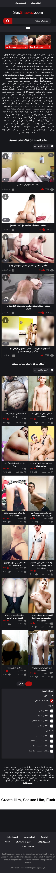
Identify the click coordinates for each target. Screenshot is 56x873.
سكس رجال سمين (45, 84)
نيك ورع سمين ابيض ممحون (25, 72)
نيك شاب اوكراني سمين (42, 61)
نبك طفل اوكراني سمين (31, 101)
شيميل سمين (39, 98)
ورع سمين (48, 101)
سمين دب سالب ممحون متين (17, 61)
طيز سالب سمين (9, 58)
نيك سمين (6, 84)
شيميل (49, 731)
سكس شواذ (43, 716)
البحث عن (48, 696)
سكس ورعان (43, 726)
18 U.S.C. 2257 (28, 847)
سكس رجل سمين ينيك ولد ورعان (37, 58)
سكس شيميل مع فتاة (39, 751)
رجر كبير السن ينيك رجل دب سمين (28, 95)
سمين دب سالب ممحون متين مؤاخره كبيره (34, 112)
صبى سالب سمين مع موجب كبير (27, 66)
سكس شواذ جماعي (40, 721)
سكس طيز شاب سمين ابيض (18, 109)
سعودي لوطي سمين (42, 81)
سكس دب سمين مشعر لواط (37, 92)
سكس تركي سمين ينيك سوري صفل (35, 63)
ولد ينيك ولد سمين (28, 78)
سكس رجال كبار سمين (12, 89)
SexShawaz (24, 868)
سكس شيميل (42, 736)
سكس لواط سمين (35, 103)
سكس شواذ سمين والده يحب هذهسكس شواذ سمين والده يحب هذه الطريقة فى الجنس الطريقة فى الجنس (28, 118)
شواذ (50, 706)
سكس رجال (44, 711)
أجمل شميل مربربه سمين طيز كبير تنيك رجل (25, 55)
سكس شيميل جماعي (39, 741)
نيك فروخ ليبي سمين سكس (18, 81)
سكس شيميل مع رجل (39, 746)
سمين (51, 55)
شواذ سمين (12, 124)
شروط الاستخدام (23, 842)
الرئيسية (44, 837)
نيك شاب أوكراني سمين (30, 124)
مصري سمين (23, 130)
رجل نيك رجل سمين (32, 106)
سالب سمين (39, 109)
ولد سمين (18, 106)
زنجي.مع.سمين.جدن (21, 98)
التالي (20, 684)
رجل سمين (6, 98)
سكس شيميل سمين (23, 84)
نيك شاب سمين (42, 701)
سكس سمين (11, 78)
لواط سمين (24, 133)
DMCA (7, 842)
